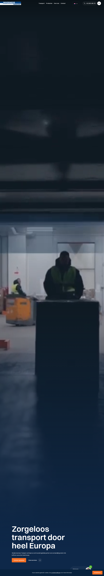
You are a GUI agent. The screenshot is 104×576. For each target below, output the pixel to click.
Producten (49, 3)
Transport (42, 3)
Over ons (56, 3)
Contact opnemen (19, 560)
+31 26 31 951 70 (90, 3)
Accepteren (97, 572)
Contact (63, 3)
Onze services (32, 560)
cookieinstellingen (55, 572)
